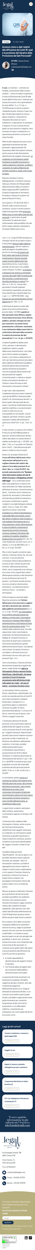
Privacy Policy (17, 1229)
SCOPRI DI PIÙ (12, 1041)
